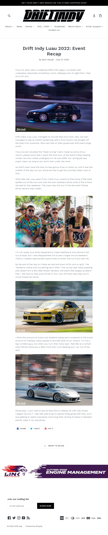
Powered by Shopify (33, 526)
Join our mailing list (18, 499)
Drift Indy (18, 526)
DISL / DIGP (44, 26)
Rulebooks (59, 26)
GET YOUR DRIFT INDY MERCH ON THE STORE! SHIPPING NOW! (54, 3)
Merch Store (76, 26)
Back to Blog (56, 446)
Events (30, 26)
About (10, 26)
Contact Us (54, 30)
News (19, 26)
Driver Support (95, 26)
